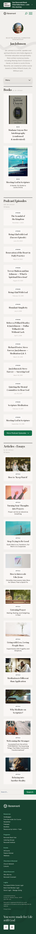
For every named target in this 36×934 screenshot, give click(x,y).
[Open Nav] (30, 13)
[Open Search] (26, 13)
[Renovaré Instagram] (12, 927)
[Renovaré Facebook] (6, 927)
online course (27, 66)
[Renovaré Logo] (10, 13)
